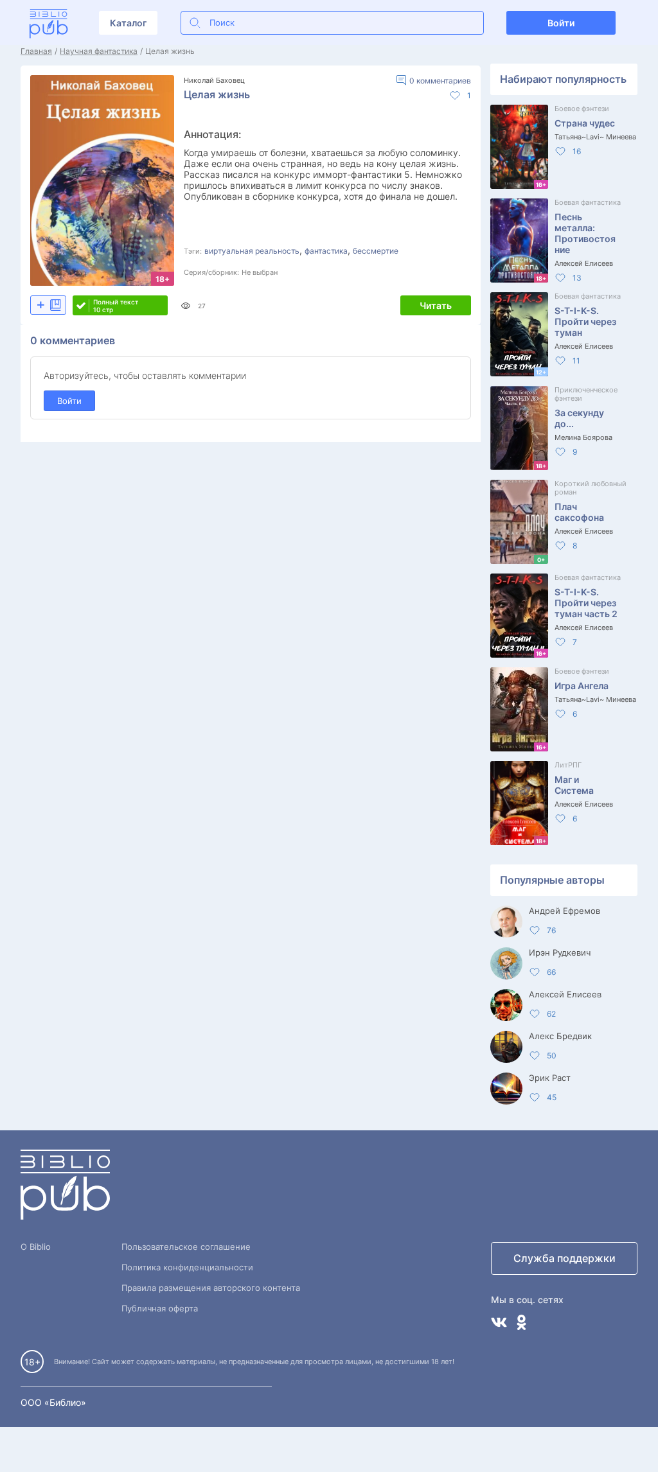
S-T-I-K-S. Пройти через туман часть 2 (586, 602)
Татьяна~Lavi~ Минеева (595, 136)
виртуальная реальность (251, 251)
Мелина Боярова (583, 437)
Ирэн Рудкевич (560, 952)
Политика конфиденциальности (187, 1267)
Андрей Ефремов (564, 911)
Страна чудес (585, 123)
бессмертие (375, 251)
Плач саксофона (579, 512)
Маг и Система (574, 785)
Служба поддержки (564, 1258)
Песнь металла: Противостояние (585, 233)
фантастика (326, 251)
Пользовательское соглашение (186, 1246)
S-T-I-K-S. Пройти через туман (585, 321)
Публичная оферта (159, 1308)
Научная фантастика (99, 51)
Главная (36, 51)
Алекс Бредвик (560, 1036)
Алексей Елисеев (584, 263)
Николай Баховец (214, 80)
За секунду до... (579, 418)
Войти (560, 22)
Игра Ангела (582, 685)
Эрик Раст (550, 1078)
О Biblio (36, 1246)
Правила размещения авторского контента (210, 1288)
